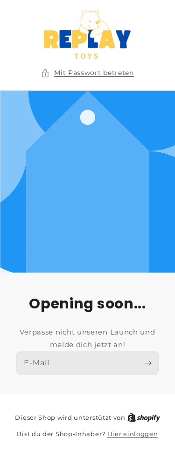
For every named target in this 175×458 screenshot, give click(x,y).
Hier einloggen (132, 433)
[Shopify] (143, 417)
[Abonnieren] (148, 363)
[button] (87, 73)
